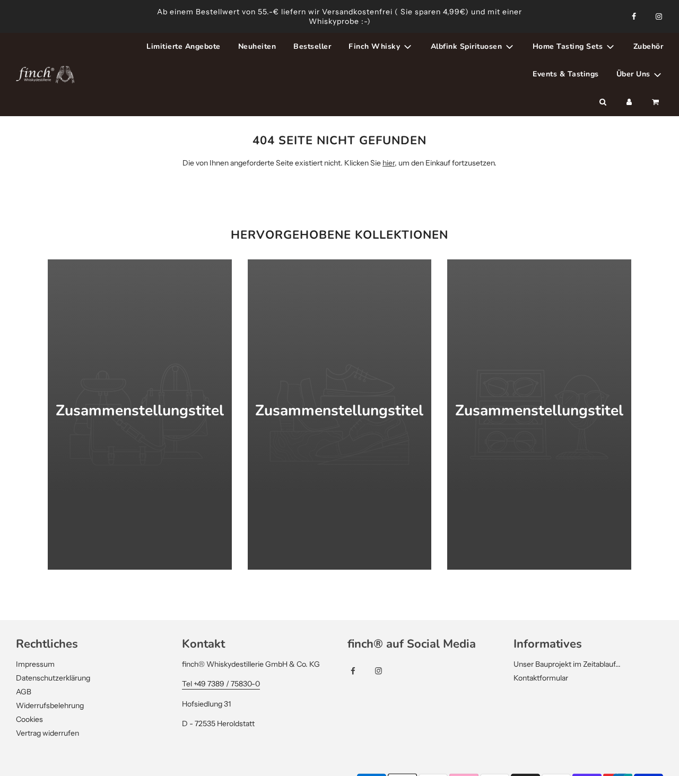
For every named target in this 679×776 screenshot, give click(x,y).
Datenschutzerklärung (53, 678)
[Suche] (602, 102)
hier (388, 163)
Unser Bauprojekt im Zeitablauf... (567, 664)
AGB (23, 691)
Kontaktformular (540, 678)
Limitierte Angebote (183, 46)
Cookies (29, 719)
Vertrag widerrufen (47, 733)
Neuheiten (257, 46)
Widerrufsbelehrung (50, 705)
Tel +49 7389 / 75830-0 (221, 683)
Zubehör (648, 46)
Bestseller (312, 46)
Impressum (35, 664)
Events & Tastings (566, 74)
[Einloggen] (629, 102)
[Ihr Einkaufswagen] (656, 102)
